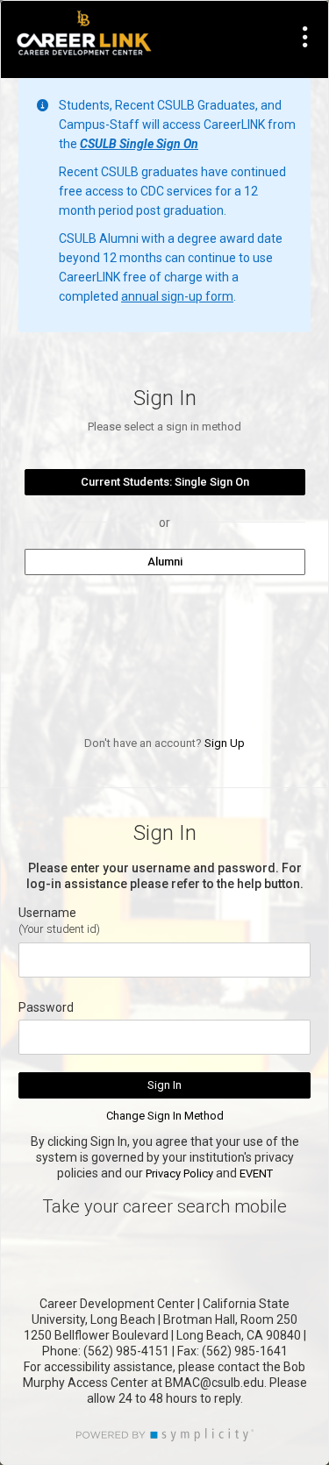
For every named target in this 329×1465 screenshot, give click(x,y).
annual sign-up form (177, 296)
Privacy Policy (179, 1173)
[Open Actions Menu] (305, 36)
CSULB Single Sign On (139, 144)
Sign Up (224, 743)
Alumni (164, 561)
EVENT (256, 1173)
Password (46, 1007)
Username (47, 913)
